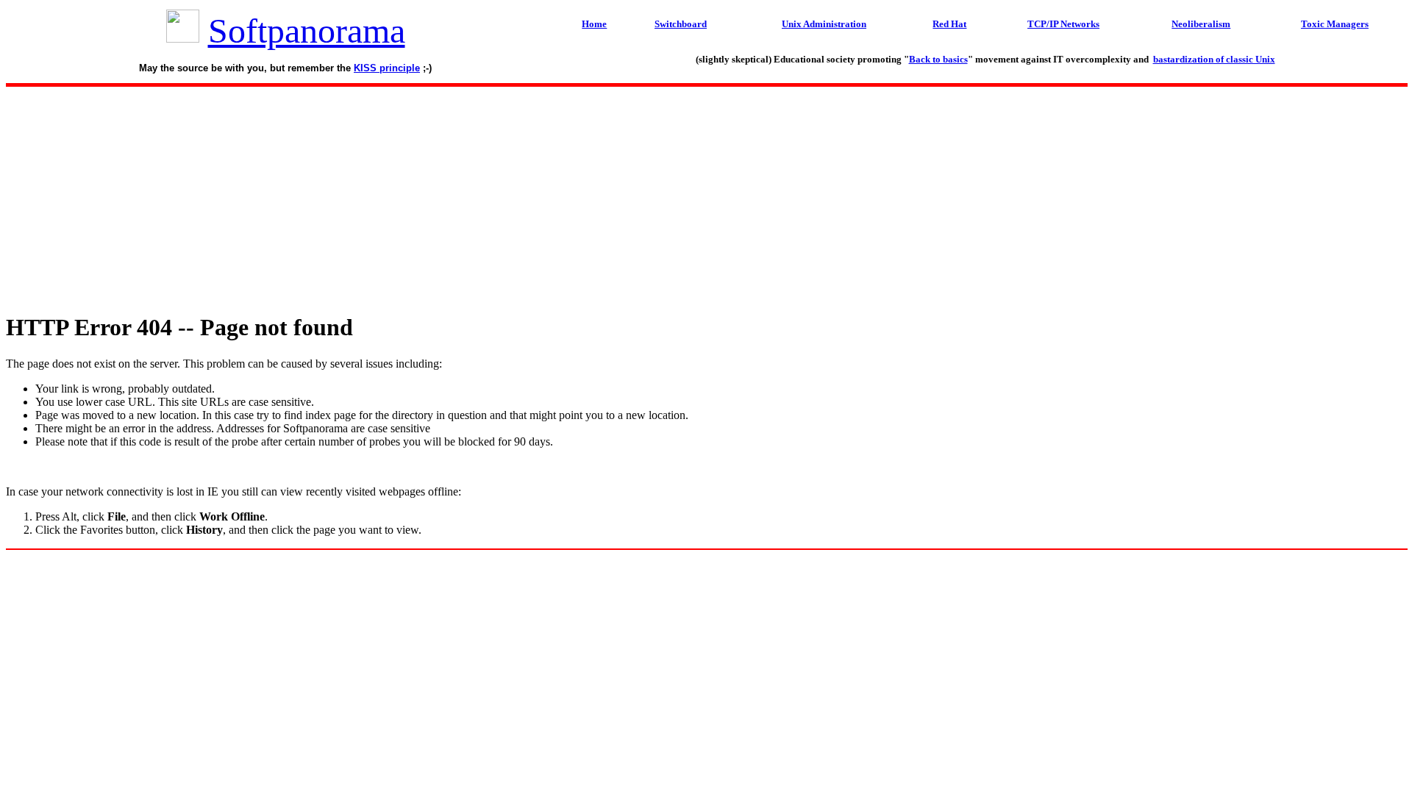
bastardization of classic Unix (1214, 59)
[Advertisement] (706, 195)
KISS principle (387, 68)
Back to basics (938, 59)
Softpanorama (306, 30)
